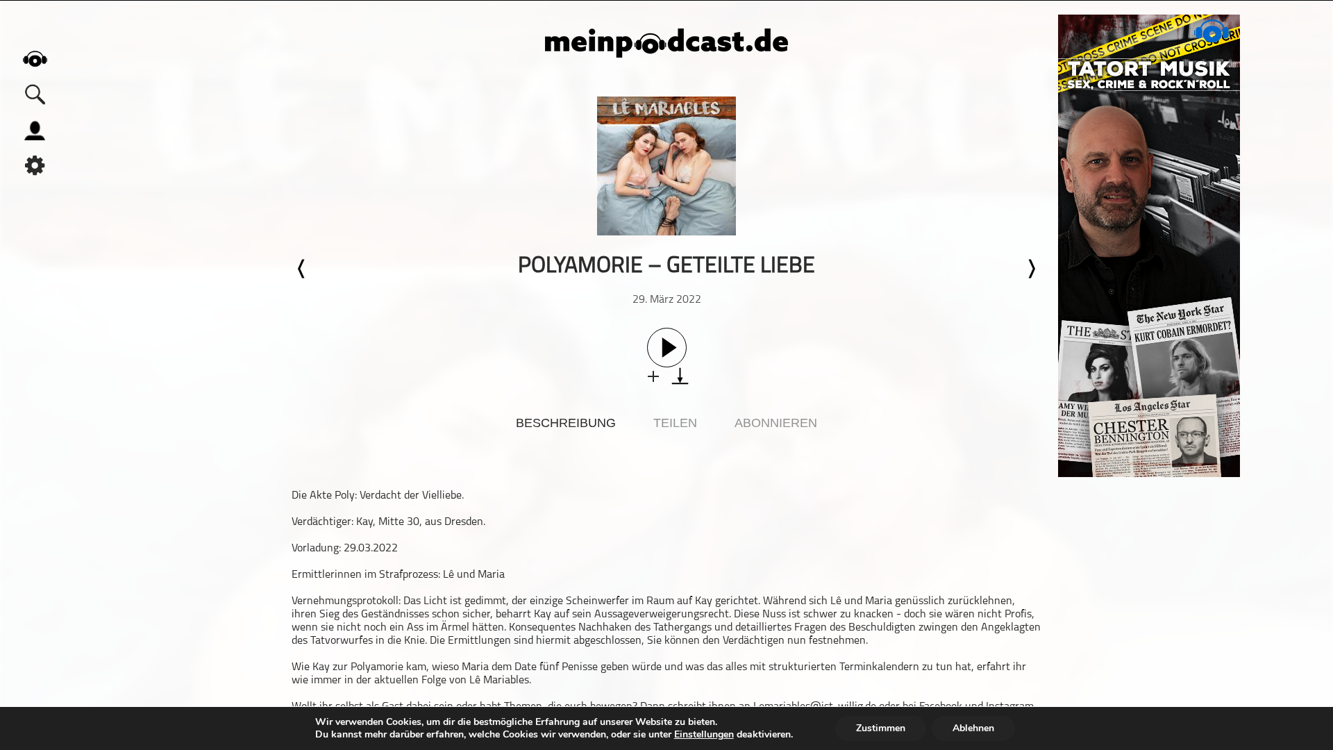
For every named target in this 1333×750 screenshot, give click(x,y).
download (680, 376)
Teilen (675, 423)
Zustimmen (880, 728)
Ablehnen (973, 728)
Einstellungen (704, 734)
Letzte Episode (302, 268)
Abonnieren (776, 423)
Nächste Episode (1031, 268)
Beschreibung (566, 423)
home (35, 58)
